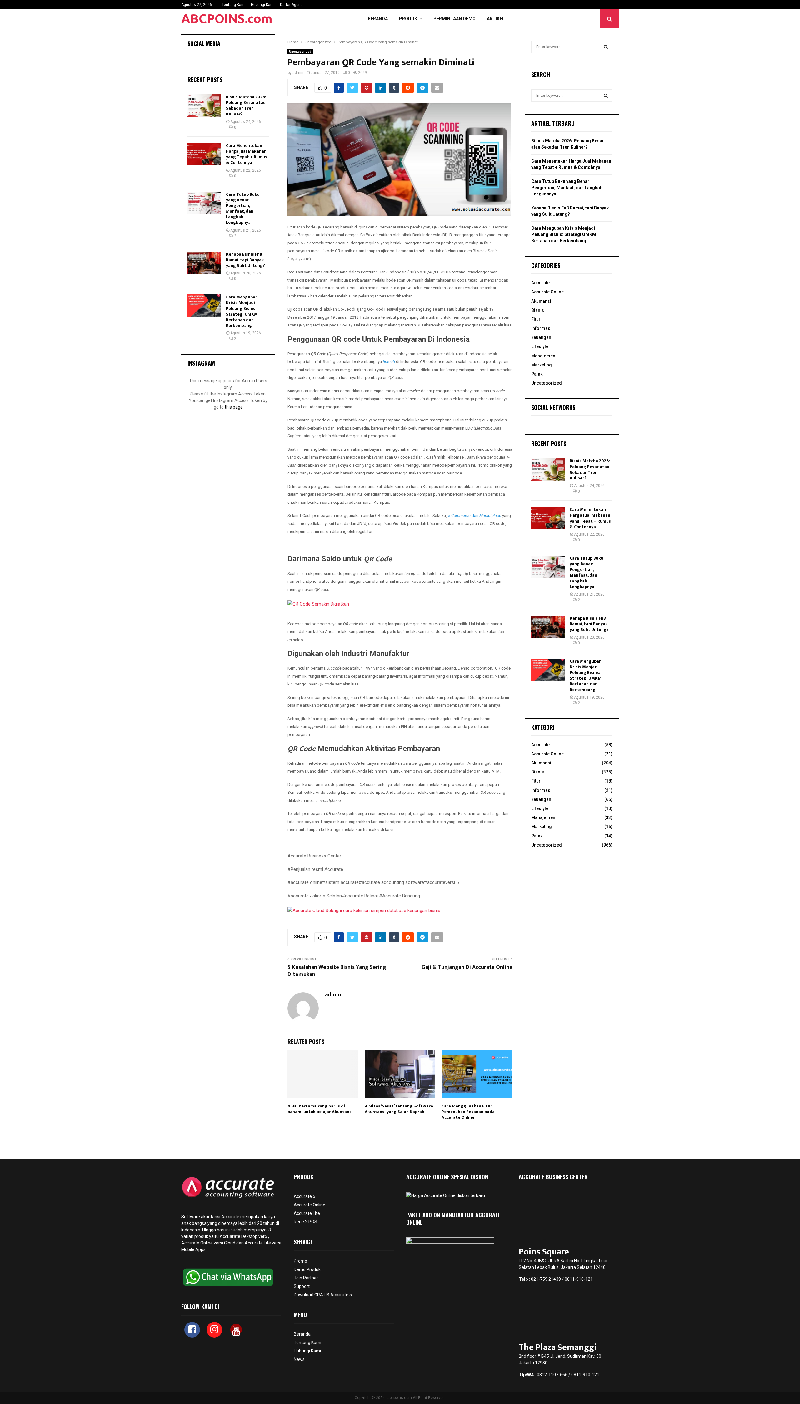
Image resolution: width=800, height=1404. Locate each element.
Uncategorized (300, 51)
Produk (408, 18)
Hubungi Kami (263, 4)
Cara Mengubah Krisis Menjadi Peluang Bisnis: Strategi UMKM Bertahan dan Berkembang (242, 311)
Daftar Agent (291, 4)
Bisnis (537, 310)
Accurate (540, 282)
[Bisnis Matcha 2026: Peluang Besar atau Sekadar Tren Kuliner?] (204, 105)
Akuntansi (541, 301)
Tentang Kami (234, 4)
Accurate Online (547, 291)
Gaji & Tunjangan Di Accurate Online (467, 967)
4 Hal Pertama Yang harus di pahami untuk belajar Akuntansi (320, 1108)
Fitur (536, 319)
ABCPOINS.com (226, 19)
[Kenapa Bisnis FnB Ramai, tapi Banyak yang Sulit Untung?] (204, 263)
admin (297, 73)
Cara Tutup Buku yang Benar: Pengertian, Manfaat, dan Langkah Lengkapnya (243, 208)
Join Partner (306, 1277)
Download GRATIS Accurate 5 (323, 1294)
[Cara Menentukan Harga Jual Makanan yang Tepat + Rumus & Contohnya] (204, 154)
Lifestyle (539, 346)
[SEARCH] (605, 47)
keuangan (541, 337)
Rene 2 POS (305, 1221)
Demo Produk (307, 1269)
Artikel (496, 18)
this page (234, 407)
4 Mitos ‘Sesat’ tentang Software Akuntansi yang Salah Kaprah (399, 1108)
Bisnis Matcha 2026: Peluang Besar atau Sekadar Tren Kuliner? (246, 105)
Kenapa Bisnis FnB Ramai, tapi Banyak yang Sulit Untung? (245, 260)
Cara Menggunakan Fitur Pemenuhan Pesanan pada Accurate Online (468, 1111)
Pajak (536, 373)
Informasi (541, 328)
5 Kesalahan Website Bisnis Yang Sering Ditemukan (337, 971)
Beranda (378, 18)
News (299, 1359)
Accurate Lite (307, 1213)
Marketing (541, 364)
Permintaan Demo (454, 18)
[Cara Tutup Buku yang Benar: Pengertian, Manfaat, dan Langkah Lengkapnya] (204, 203)
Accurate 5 (304, 1196)
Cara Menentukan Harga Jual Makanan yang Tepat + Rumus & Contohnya (246, 154)
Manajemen (543, 355)
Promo (300, 1261)
